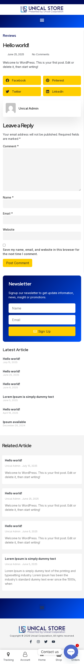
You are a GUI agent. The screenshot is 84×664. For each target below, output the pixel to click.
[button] (42, 20)
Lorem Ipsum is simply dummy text (28, 396)
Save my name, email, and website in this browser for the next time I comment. (41, 252)
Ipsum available (15, 422)
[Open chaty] (71, 652)
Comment (11, 146)
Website (8, 229)
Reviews (9, 36)
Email (8, 213)
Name (8, 197)
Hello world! (11, 358)
